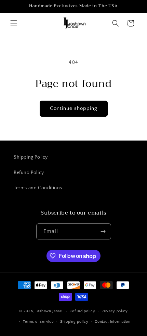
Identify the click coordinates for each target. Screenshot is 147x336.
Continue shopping (73, 108)
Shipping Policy (31, 157)
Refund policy (82, 311)
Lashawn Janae (49, 311)
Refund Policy (29, 172)
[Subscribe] (103, 231)
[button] (13, 23)
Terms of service (38, 322)
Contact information (112, 322)
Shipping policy (74, 322)
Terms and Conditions (38, 188)
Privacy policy (115, 311)
